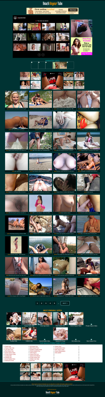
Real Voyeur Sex (9, 351)
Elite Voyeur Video (59, 349)
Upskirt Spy (8, 346)
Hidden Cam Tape (34, 359)
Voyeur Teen (58, 346)
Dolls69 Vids (8, 357)
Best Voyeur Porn (34, 348)
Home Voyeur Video (10, 352)
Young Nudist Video (60, 348)
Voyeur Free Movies (35, 355)
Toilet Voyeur (33, 352)
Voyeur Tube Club (9, 348)
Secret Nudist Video (10, 359)
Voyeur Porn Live (34, 354)
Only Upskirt (58, 352)
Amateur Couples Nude (36, 349)
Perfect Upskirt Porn (35, 351)
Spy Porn (32, 360)
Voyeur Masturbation (60, 351)
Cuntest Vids (8, 355)
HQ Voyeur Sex (34, 346)
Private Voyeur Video (10, 354)
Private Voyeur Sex (35, 357)
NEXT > (65, 303)
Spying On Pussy (9, 360)
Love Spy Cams (9, 349)
